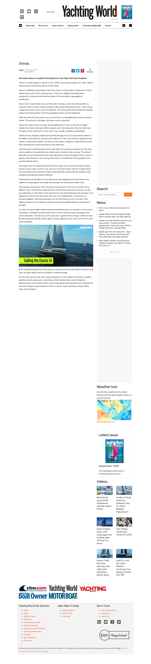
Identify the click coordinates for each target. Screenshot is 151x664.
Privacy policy (31, 651)
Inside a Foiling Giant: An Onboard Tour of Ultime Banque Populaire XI (123, 504)
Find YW (114, 19)
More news (114, 252)
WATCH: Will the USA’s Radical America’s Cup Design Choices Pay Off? (123, 567)
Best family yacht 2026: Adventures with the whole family (104, 503)
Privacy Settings (42, 651)
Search (128, 194)
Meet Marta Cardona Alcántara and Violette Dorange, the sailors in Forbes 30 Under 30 (115, 243)
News (101, 202)
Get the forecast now (106, 421)
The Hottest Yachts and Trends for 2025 (124, 532)
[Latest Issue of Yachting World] (127, 12)
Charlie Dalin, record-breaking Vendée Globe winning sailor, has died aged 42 (115, 215)
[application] (56, 246)
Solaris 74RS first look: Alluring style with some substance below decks (103, 567)
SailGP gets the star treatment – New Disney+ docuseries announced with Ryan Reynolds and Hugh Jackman (115, 234)
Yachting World (31, 69)
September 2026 (109, 466)
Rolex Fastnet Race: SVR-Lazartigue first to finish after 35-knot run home (104, 536)
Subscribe (114, 8)
